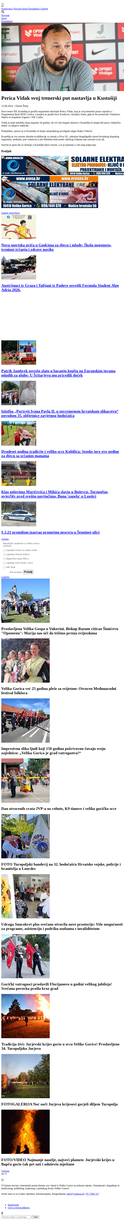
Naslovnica (7, 8)
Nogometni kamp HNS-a (17, 558)
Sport (25, 8)
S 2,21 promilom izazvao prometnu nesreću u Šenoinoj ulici (50, 532)
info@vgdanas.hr (75, 1193)
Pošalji (28, 572)
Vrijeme (5, 1171)
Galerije (44, 8)
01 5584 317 (92, 1193)
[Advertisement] (62, 317)
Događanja (34, 8)
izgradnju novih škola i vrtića (19, 563)
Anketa (5, 539)
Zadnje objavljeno (10, 213)
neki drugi (10, 567)
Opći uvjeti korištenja (19, 1207)
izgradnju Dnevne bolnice (18, 554)
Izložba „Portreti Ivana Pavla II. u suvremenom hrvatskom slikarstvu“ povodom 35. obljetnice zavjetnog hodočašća (60, 413)
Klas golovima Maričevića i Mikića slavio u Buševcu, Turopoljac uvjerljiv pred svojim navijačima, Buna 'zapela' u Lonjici (54, 494)
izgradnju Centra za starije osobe (21, 550)
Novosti (17, 8)
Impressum (13, 1204)
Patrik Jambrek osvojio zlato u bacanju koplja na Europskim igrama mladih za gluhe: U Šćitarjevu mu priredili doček (58, 373)
